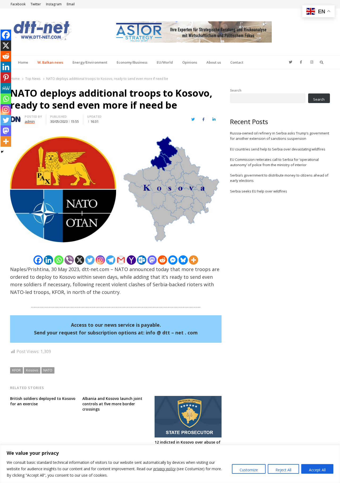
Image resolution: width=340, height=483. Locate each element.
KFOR (16, 370)
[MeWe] (6, 88)
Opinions (189, 62)
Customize (249, 469)
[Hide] (2, 152)
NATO (47, 370)
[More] (193, 260)
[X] (79, 260)
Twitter (36, 4)
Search (235, 90)
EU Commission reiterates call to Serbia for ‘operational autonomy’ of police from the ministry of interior (274, 162)
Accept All (317, 469)
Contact (236, 62)
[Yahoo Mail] (131, 260)
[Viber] (69, 260)
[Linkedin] (48, 260)
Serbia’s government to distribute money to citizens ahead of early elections (279, 178)
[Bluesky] (183, 260)
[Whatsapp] (58, 260)
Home (23, 62)
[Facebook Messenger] (172, 260)
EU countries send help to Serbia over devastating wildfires (277, 149)
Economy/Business (132, 62)
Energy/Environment (90, 62)
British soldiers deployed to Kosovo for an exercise (42, 401)
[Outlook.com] (141, 260)
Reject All (283, 469)
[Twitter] (90, 260)
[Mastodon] (152, 260)
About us (213, 62)
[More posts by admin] (15, 117)
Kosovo (32, 370)
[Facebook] (38, 260)
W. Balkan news (50, 62)
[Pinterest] (6, 77)
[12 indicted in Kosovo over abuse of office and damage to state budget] (188, 399)
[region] (170, 464)
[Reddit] (162, 260)
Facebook (18, 4)
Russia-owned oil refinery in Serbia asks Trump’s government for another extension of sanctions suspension (279, 136)
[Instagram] (100, 260)
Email (71, 4)
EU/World (165, 62)
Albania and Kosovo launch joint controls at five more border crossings (112, 404)
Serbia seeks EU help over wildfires (258, 191)
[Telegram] (110, 260)
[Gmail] (121, 260)
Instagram (54, 4)
